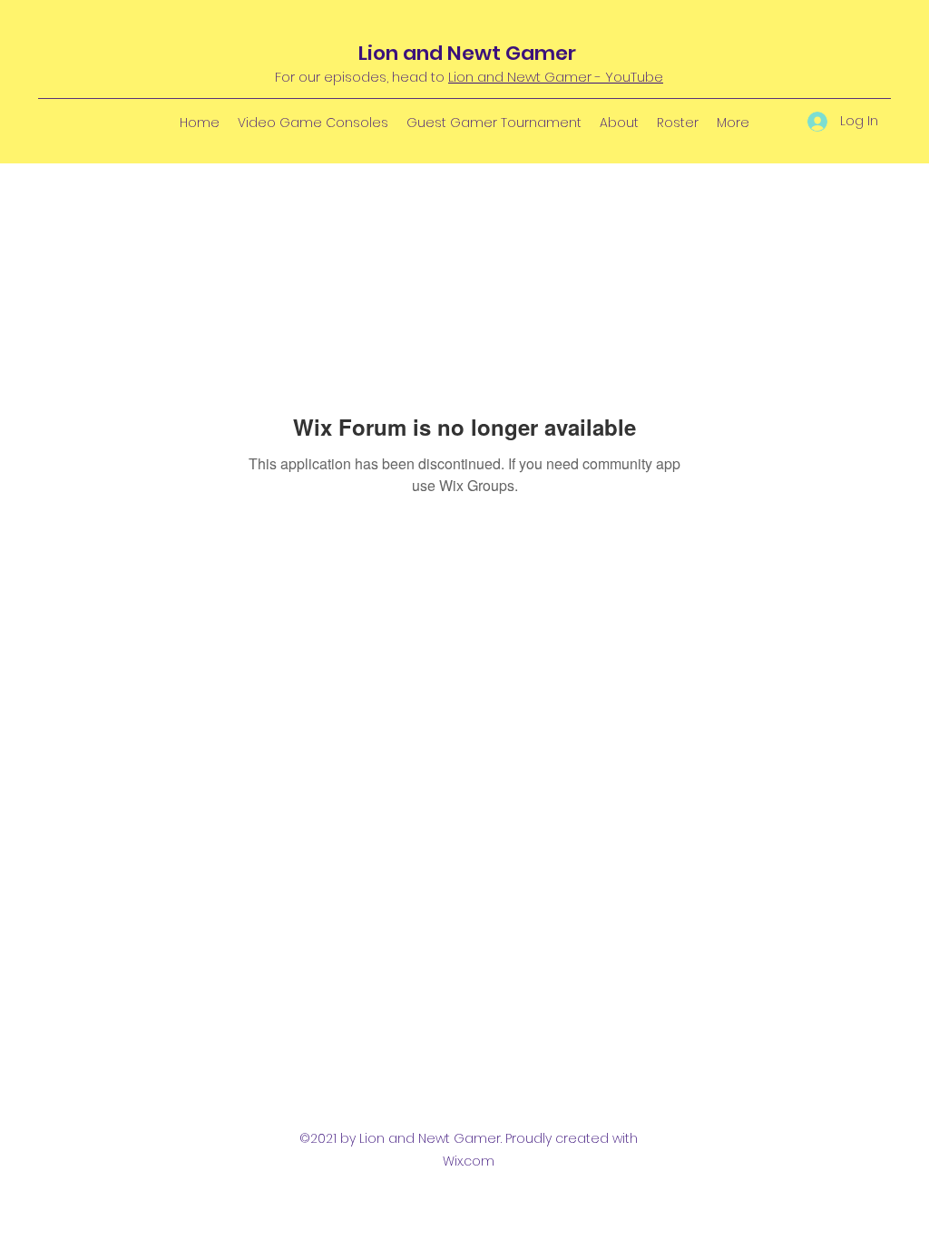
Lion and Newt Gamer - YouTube (555, 76)
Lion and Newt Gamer (467, 53)
